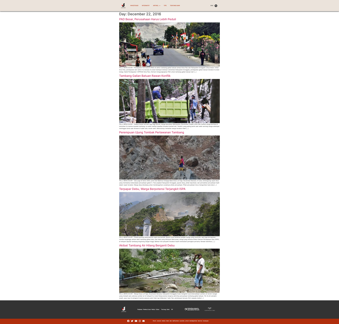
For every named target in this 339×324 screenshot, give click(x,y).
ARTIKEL (155, 5)
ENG (211, 5)
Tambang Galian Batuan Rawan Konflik (145, 75)
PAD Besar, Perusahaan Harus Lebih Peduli (147, 19)
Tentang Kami (165, 309)
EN (172, 309)
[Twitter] (132, 320)
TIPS (165, 5)
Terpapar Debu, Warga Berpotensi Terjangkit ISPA (152, 189)
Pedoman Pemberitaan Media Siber (148, 309)
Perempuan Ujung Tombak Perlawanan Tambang (151, 132)
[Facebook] (128, 320)
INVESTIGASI (134, 5)
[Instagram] (139, 320)
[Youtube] (135, 320)
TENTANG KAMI (175, 5)
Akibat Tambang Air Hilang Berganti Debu (147, 245)
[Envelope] (143, 320)
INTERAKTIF (146, 5)
